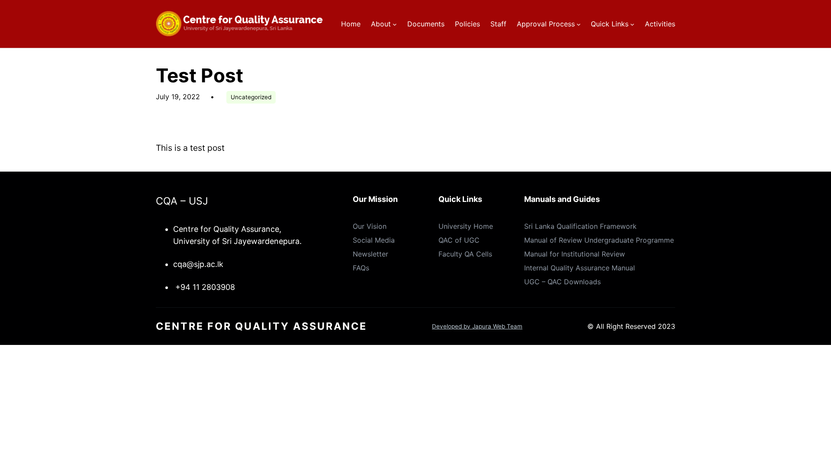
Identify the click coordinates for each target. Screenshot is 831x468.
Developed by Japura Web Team (477, 326)
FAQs (361, 267)
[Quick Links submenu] (632, 24)
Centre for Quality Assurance (261, 326)
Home (351, 24)
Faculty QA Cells (465, 254)
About (381, 24)
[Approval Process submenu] (579, 24)
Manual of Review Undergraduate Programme (599, 240)
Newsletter (370, 254)
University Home (465, 226)
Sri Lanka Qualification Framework (580, 226)
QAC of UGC (459, 240)
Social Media (374, 240)
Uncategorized (251, 97)
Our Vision (370, 226)
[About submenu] (395, 24)
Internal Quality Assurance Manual (579, 267)
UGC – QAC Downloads (562, 281)
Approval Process (546, 24)
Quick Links (609, 24)
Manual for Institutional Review (574, 254)
